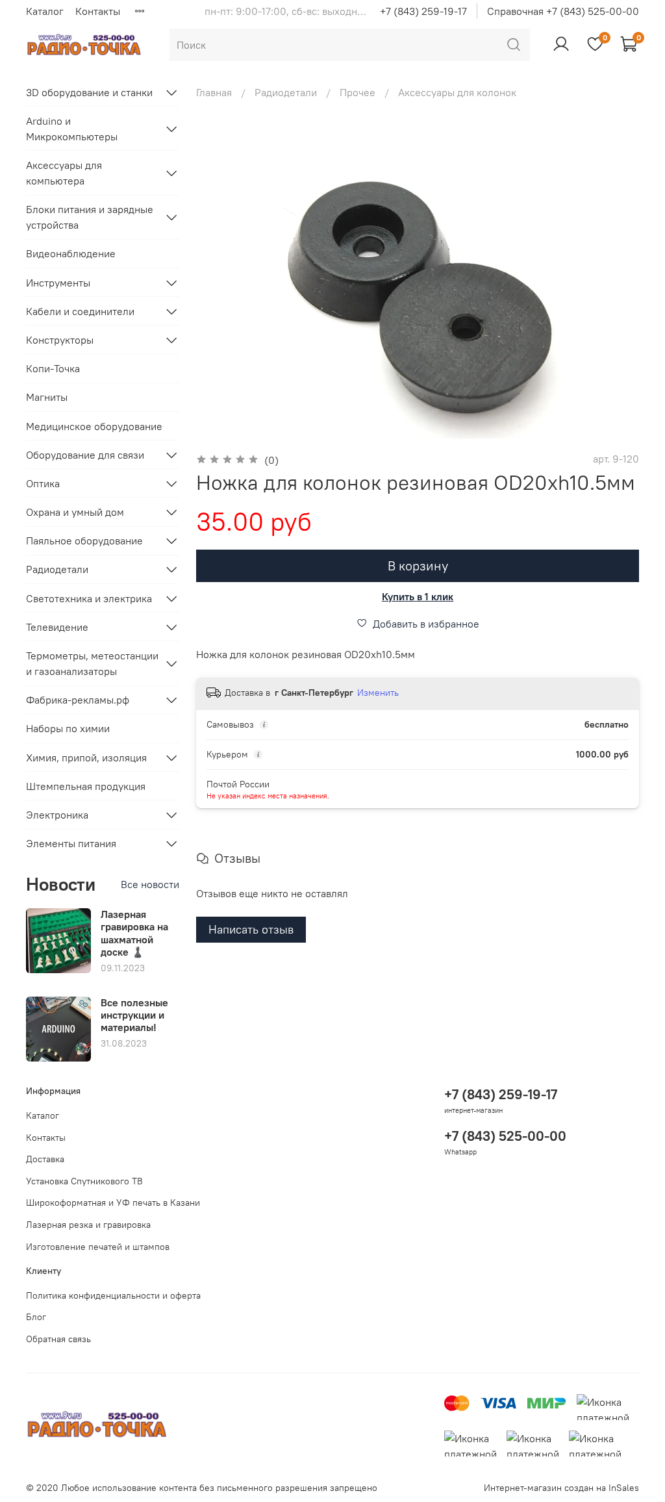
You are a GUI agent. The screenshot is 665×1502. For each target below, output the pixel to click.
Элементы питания (71, 843)
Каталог (45, 11)
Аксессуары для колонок (457, 92)
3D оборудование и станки (89, 92)
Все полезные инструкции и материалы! (134, 1015)
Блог (36, 1317)
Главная (214, 92)
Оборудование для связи (85, 454)
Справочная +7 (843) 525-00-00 (563, 11)
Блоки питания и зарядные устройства (89, 217)
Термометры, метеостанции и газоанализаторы (92, 663)
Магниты (47, 396)
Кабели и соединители (80, 311)
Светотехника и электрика (89, 598)
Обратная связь (58, 1339)
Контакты (97, 11)
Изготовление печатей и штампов (97, 1247)
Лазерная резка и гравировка (88, 1224)
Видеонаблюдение (71, 253)
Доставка (45, 1159)
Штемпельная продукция (85, 786)
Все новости (150, 884)
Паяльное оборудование (84, 540)
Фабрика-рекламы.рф (77, 699)
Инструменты (58, 282)
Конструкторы (60, 339)
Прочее (357, 92)
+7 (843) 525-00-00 (505, 1136)
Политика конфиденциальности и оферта (113, 1295)
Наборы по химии (68, 728)
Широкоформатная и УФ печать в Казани (113, 1202)
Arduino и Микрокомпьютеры (72, 128)
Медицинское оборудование (94, 426)
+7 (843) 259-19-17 (423, 11)
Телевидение (57, 626)
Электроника (57, 814)
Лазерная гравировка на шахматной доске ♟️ (134, 933)
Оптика (43, 483)
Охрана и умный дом (75, 511)
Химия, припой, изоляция (86, 757)
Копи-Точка (53, 368)
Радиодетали (286, 92)
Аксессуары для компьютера (64, 173)
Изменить (378, 692)
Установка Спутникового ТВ (84, 1181)
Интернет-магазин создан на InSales (561, 1488)
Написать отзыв (251, 929)
